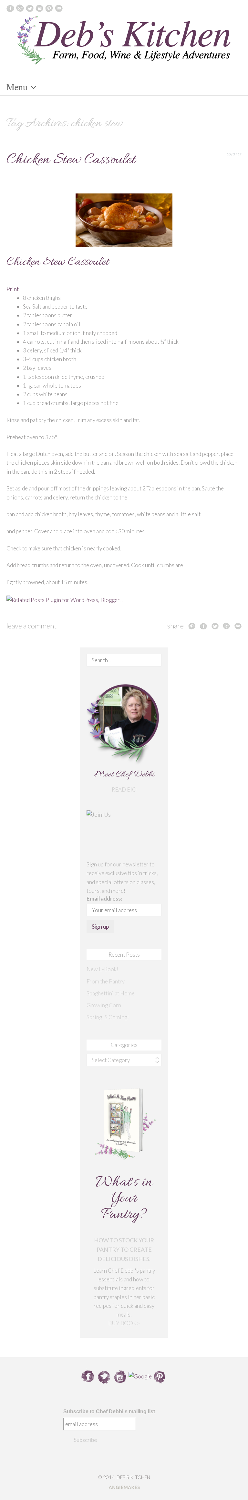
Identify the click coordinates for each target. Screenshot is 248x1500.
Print (12, 289)
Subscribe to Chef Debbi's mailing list (109, 1411)
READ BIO (124, 789)
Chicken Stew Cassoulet (70, 160)
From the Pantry (106, 981)
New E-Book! (102, 969)
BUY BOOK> (124, 1323)
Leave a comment (31, 625)
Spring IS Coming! (108, 1017)
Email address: (104, 898)
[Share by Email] (238, 625)
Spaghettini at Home (111, 993)
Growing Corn (104, 1005)
